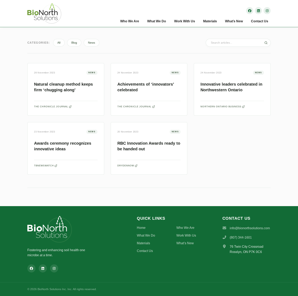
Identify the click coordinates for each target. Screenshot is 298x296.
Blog (74, 42)
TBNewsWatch (44, 165)
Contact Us (259, 21)
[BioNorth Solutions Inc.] (47, 13)
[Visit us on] (249, 10)
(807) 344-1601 (241, 237)
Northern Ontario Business (220, 106)
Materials (210, 21)
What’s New (234, 21)
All (58, 42)
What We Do (156, 21)
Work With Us (184, 21)
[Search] (266, 42)
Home (141, 227)
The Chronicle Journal (51, 106)
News (91, 42)
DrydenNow (125, 165)
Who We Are (129, 21)
